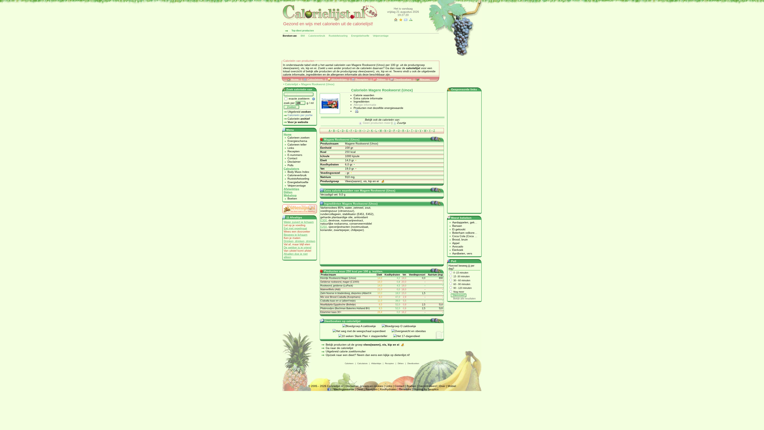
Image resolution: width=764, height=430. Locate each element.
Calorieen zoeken (298, 137)
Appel (455, 243)
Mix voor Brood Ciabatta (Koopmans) (340, 297)
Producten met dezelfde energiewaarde (378, 107)
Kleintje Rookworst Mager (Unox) (338, 278)
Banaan (457, 225)
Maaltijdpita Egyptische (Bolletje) (338, 304)
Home (295, 79)
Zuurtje (401, 122)
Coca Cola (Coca (463, 236)
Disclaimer (294, 161)
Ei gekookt (458, 229)
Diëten (381, 79)
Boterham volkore (463, 232)
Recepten (361, 79)
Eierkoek (457, 249)
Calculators (315, 79)
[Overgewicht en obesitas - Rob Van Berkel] (412, 331)
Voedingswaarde (343, 389)
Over (442, 386)
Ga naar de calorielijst (339, 348)
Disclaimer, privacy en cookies (364, 386)
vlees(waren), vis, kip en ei (375, 71)
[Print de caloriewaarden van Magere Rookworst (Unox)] (356, 111)
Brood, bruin (460, 239)
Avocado (457, 246)
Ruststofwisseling (338, 35)
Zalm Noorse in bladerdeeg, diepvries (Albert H (345, 293)
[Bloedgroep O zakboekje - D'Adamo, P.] (402, 326)
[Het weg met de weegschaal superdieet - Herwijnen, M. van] (362, 331)
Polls (290, 165)
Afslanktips (339, 79)
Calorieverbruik (316, 35)
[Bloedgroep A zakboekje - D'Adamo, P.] (362, 326)
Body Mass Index (298, 171)
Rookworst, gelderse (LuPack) (336, 285)
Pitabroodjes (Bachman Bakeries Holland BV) (345, 308)
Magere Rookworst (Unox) (317, 84)
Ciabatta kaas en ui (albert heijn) (338, 300)
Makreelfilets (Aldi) (330, 289)
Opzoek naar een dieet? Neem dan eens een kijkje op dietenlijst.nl (367, 355)
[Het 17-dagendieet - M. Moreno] (409, 336)
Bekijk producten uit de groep (362, 344)
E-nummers (294, 154)
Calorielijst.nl (335, 386)
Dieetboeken (402, 79)
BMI (303, 35)
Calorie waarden (364, 95)
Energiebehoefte (360, 35)
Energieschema (297, 141)
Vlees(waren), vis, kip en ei (362, 181)
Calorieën (298, 118)
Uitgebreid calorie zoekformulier (346, 351)
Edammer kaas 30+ (330, 312)
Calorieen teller (297, 144)
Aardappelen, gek (463, 222)
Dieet (360, 389)
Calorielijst (291, 84)
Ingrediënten (361, 101)
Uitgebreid (299, 111)
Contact (292, 158)
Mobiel (452, 386)
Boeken (292, 198)
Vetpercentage (381, 35)
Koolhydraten (388, 389)
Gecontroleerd (428, 386)
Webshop (290, 195)
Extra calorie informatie (368, 98)
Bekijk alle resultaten (464, 298)
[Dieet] (299, 214)
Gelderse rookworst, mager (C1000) (339, 281)
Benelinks (405, 389)
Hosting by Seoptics (426, 389)
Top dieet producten (302, 30)
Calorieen (349, 363)
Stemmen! (458, 295)
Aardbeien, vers (462, 253)
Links (290, 148)
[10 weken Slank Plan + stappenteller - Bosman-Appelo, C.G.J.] (365, 336)
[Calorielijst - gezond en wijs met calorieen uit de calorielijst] (329, 20)
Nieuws (425, 79)
